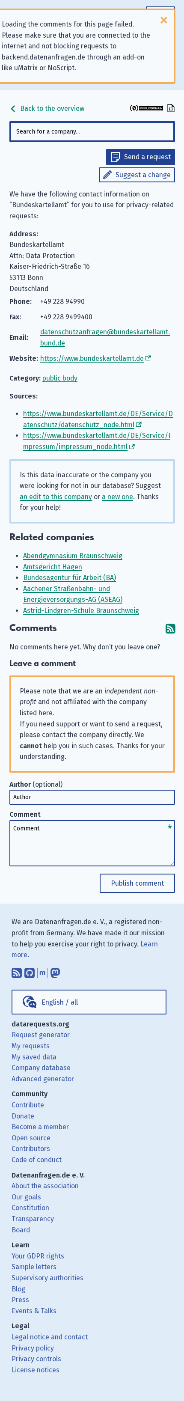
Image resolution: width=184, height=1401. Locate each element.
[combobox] (92, 131)
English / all (60, 1002)
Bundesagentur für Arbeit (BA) (69, 578)
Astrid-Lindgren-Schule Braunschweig (81, 611)
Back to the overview (51, 108)
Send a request (147, 157)
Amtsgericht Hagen (52, 567)
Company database (41, 1068)
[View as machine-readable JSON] (170, 109)
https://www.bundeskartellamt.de (92, 358)
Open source (31, 1138)
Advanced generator (43, 1079)
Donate (23, 1116)
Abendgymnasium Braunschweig (72, 556)
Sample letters (34, 1267)
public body (59, 378)
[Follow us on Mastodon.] (55, 971)
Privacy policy (33, 1348)
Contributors (31, 1149)
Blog (18, 1289)
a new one (117, 497)
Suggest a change (143, 175)
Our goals (26, 1197)
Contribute (28, 1105)
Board (21, 1230)
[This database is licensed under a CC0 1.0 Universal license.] (146, 109)
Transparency (33, 1219)
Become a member (40, 1127)
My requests (31, 1046)
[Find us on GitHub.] (29, 971)
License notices (35, 1370)
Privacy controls (36, 1359)
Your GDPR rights (38, 1256)
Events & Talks (34, 1311)
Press (20, 1300)
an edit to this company (56, 497)
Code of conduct (37, 1160)
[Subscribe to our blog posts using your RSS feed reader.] (17, 971)
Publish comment (137, 883)
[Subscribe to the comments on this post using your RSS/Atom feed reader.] (170, 628)
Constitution (30, 1208)
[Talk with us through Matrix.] (42, 971)
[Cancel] (163, 20)
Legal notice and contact (50, 1337)
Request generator (41, 1035)
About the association (45, 1186)
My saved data (34, 1057)
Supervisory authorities (47, 1278)
